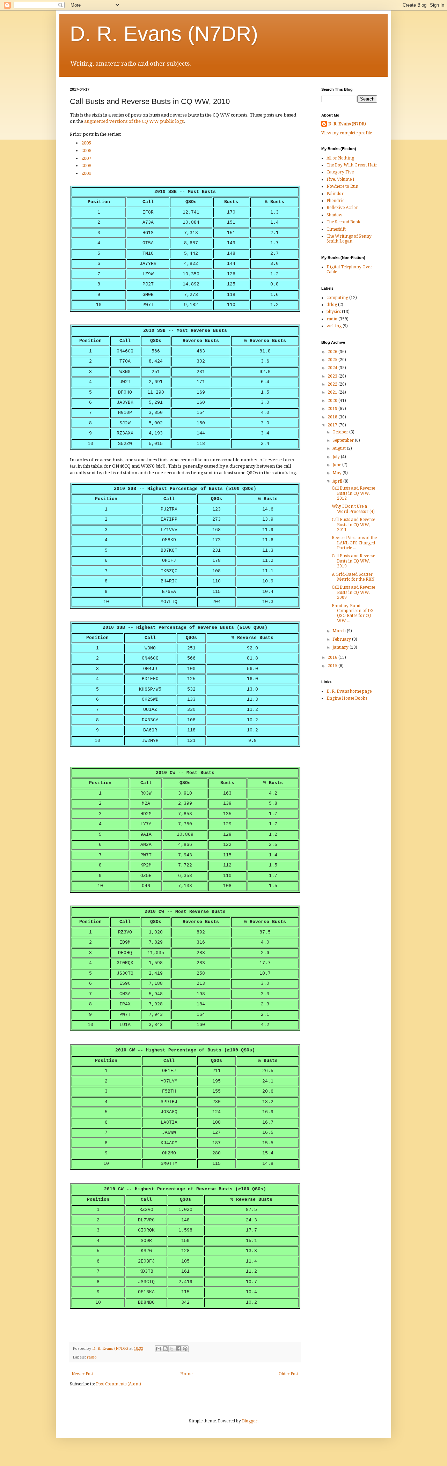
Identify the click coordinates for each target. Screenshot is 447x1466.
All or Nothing (340, 158)
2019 (333, 408)
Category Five (340, 172)
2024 (333, 367)
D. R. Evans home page (349, 691)
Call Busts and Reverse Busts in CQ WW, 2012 (353, 493)
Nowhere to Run (342, 186)
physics (334, 311)
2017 (333, 425)
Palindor (335, 193)
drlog (332, 304)
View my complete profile (346, 133)
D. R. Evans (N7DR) (164, 33)
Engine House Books (347, 698)
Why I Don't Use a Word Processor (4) (353, 509)
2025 (333, 359)
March (339, 630)
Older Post (289, 1373)
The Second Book (343, 221)
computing (337, 297)
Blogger (249, 1421)
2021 (333, 392)
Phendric (335, 200)
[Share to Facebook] (178, 1348)
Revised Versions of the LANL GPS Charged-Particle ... (354, 542)
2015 (333, 665)
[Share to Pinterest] (185, 1348)
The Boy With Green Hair (352, 165)
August (339, 448)
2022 (333, 384)
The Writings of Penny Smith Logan (349, 239)
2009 (86, 173)
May (337, 472)
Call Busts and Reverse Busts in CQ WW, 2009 (353, 592)
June (337, 464)
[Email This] (158, 1348)
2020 (333, 400)
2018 (333, 417)
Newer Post (83, 1373)
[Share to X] (171, 1348)
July (336, 456)
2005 (86, 143)
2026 (333, 351)
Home (186, 1373)
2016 (333, 657)
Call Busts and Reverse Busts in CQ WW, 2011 (353, 524)
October (340, 432)
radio (92, 1357)
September (343, 440)
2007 (86, 158)
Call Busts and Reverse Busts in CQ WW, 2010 (353, 560)
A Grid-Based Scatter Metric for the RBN (353, 577)
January (341, 647)
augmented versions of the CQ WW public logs (134, 121)
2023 (333, 376)
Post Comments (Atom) (118, 1384)
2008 (86, 165)
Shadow (334, 215)
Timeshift (336, 229)
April (337, 481)
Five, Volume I (340, 179)
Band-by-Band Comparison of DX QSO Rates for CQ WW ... (353, 613)
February (342, 639)
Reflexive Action (343, 207)
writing (334, 325)
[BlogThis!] (165, 1348)
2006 (86, 150)
